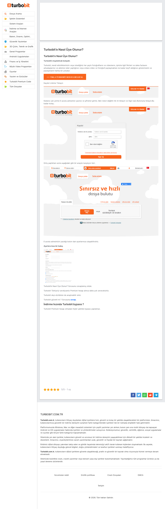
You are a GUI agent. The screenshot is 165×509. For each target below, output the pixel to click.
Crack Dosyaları (114, 475)
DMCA (140, 475)
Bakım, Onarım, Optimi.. (20, 36)
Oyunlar (13, 71)
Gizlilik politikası (88, 475)
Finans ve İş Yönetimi (19, 61)
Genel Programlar (17, 51)
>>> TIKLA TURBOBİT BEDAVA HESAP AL (65, 77)
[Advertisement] (19, 105)
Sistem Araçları (16, 24)
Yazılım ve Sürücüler (19, 76)
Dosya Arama (16, 14)
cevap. (73, 299)
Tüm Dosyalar (16, 86)
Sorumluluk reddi (61, 475)
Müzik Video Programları (21, 66)
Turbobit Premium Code (20, 81)
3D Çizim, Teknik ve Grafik (21, 46)
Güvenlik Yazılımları (18, 41)
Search (19, 5)
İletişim (101, 485)
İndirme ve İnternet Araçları (18, 30)
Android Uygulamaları (19, 56)
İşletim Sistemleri (17, 19)
